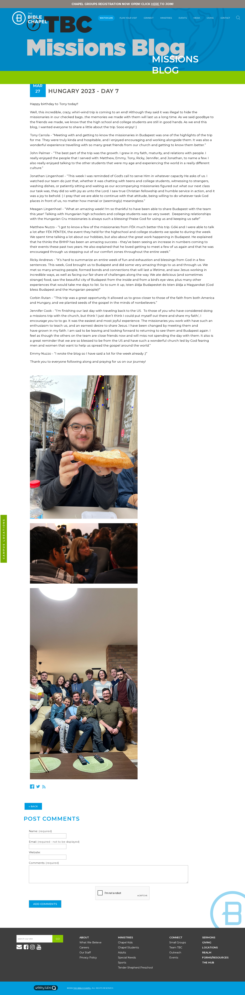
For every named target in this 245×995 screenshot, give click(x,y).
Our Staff (85, 952)
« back (33, 806)
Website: (35, 852)
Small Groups (177, 942)
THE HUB (208, 962)
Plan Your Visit (128, 18)
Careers (84, 947)
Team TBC (175, 947)
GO (58, 938)
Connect (149, 18)
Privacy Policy (88, 957)
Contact (225, 18)
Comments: (44, 863)
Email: (54, 841)
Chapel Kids (125, 942)
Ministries (166, 18)
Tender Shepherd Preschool (135, 967)
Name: (40, 831)
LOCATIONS (210, 947)
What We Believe (90, 942)
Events (183, 18)
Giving (210, 18)
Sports (122, 962)
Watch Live (106, 18)
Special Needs (127, 957)
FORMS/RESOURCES (215, 957)
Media (197, 18)
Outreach (175, 952)
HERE (155, 4)
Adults (122, 952)
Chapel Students (128, 947)
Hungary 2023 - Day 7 (83, 91)
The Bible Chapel (82, 988)
